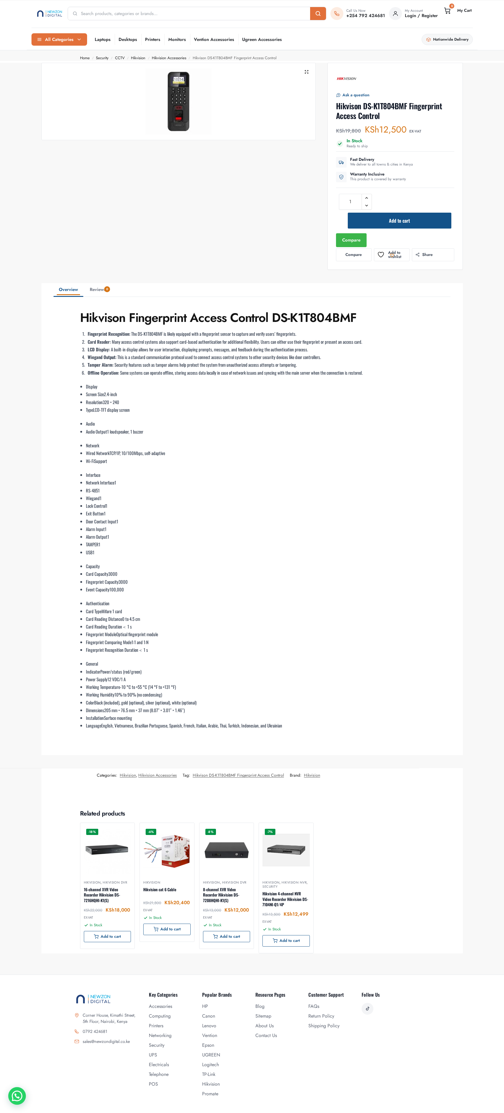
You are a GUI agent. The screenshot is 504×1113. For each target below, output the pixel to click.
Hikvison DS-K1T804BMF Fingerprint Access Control (238, 775)
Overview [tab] (68, 289)
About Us (264, 1025)
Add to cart (399, 220)
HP (205, 1006)
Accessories (160, 1006)
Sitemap (263, 1016)
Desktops (128, 39)
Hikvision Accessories (169, 58)
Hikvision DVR (115, 882)
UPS (153, 1054)
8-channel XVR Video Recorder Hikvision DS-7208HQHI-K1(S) (221, 895)
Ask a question (356, 95)
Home (85, 58)
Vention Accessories (214, 39)
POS (153, 1084)
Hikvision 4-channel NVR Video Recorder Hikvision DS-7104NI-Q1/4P (285, 899)
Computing (160, 1016)
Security (102, 58)
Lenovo (209, 1025)
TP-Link (208, 1074)
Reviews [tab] (99, 289)
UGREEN (211, 1054)
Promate (210, 1093)
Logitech (210, 1064)
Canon (208, 1016)
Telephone (159, 1074)
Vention (209, 1035)
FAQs (313, 1006)
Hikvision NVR (294, 882)
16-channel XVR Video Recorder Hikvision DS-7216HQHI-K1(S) (102, 895)
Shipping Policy (324, 1025)
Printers (152, 39)
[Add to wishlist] (122, 830)
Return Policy (321, 1016)
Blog (260, 1006)
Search (318, 13)
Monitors (177, 39)
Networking (160, 1035)
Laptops (103, 39)
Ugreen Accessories (262, 39)
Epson (208, 1045)
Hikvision (138, 58)
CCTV (120, 58)
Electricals (159, 1064)
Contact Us (266, 1035)
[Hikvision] (346, 79)
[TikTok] (367, 1009)
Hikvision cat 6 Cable (159, 889)
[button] (457, 10)
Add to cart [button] (111, 936)
